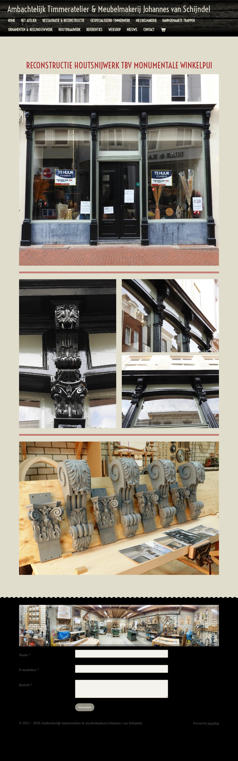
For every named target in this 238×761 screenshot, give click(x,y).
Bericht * (25, 684)
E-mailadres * (29, 669)
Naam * (24, 654)
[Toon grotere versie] (119, 170)
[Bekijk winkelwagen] (163, 29)
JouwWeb (213, 723)
